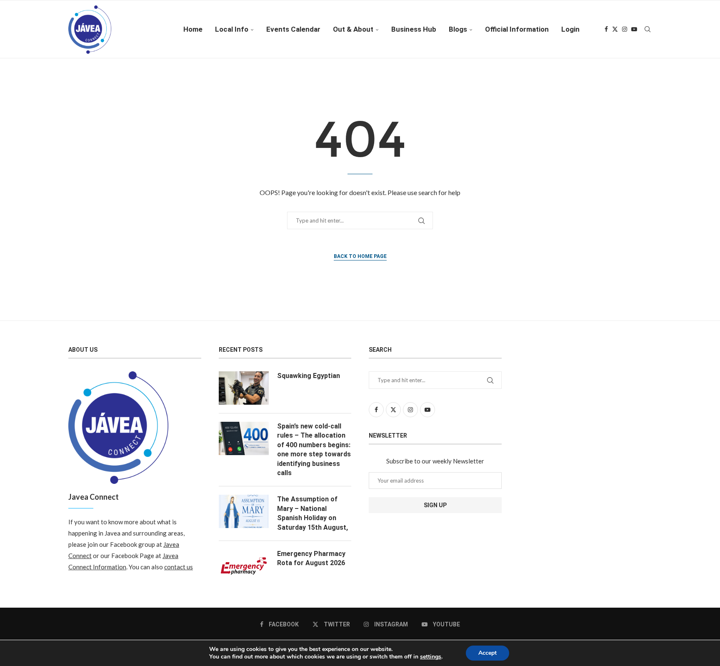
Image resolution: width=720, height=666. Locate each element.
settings (430, 657)
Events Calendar (293, 29)
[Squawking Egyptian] (244, 388)
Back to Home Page (360, 256)
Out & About (353, 29)
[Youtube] (634, 29)
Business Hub (413, 29)
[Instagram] (624, 29)
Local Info (231, 29)
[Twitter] (615, 29)
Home (192, 29)
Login (570, 29)
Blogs (458, 29)
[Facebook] (606, 29)
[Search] (647, 29)
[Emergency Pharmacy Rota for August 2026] (244, 566)
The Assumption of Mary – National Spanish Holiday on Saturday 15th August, (312, 513)
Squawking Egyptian (308, 376)
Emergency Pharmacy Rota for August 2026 (311, 558)
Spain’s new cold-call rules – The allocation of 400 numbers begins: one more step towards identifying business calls (314, 449)
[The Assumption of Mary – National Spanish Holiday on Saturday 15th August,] (244, 511)
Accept (487, 653)
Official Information (517, 29)
